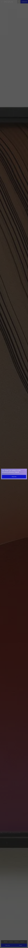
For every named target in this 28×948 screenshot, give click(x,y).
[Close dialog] (25, 470)
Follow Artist (14, 476)
